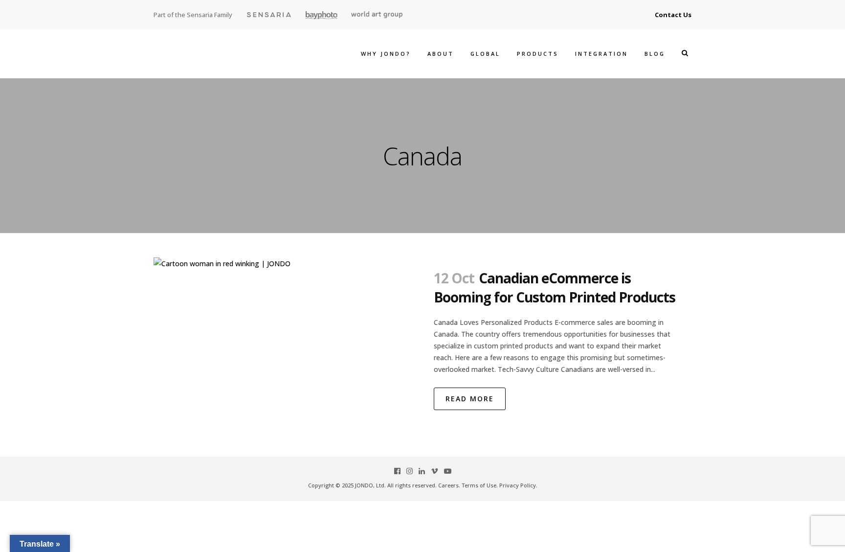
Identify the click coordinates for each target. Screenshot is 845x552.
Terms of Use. (480, 485)
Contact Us (673, 14)
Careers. (449, 485)
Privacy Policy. (518, 485)
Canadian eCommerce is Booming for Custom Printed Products (554, 287)
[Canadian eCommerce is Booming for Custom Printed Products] (288, 347)
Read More (469, 398)
